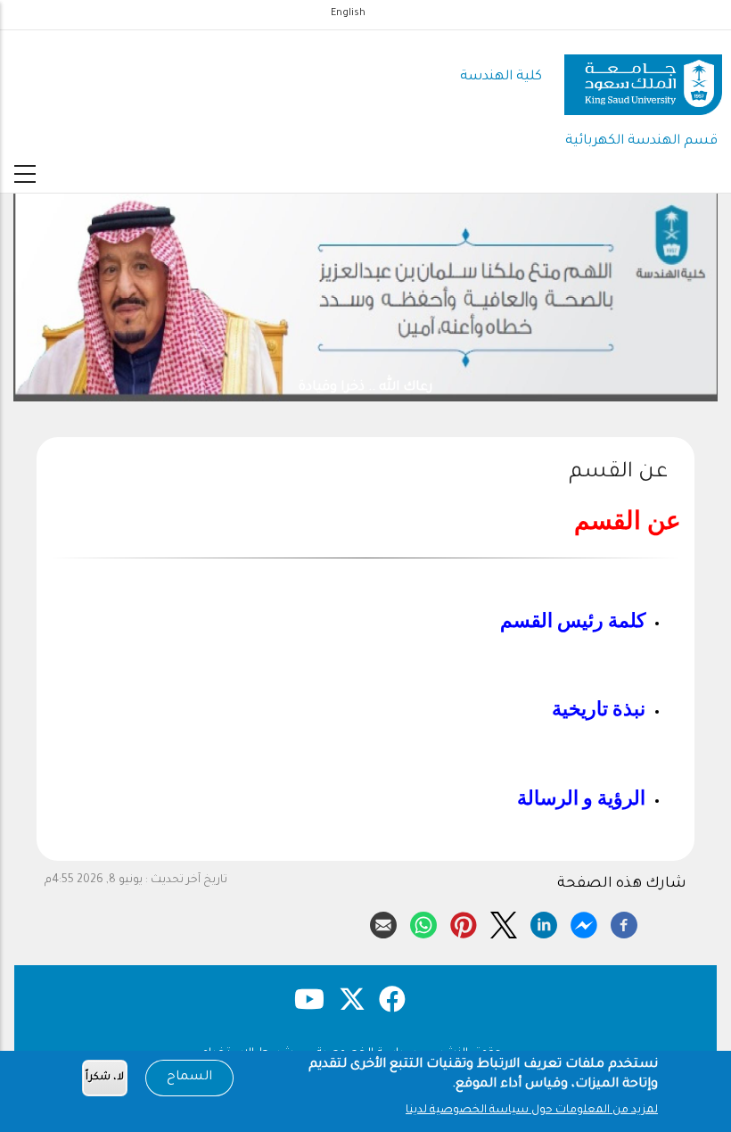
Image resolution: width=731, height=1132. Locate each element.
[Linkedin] (543, 922)
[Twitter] (503, 922)
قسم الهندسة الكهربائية (641, 141)
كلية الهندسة (501, 77)
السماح (189, 1077)
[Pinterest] (463, 922)
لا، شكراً (105, 1078)
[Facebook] (624, 922)
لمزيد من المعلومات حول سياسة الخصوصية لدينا (532, 1110)
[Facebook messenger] (584, 922)
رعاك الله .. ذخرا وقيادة (365, 387)
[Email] (383, 922)
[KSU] (643, 78)
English (348, 13)
